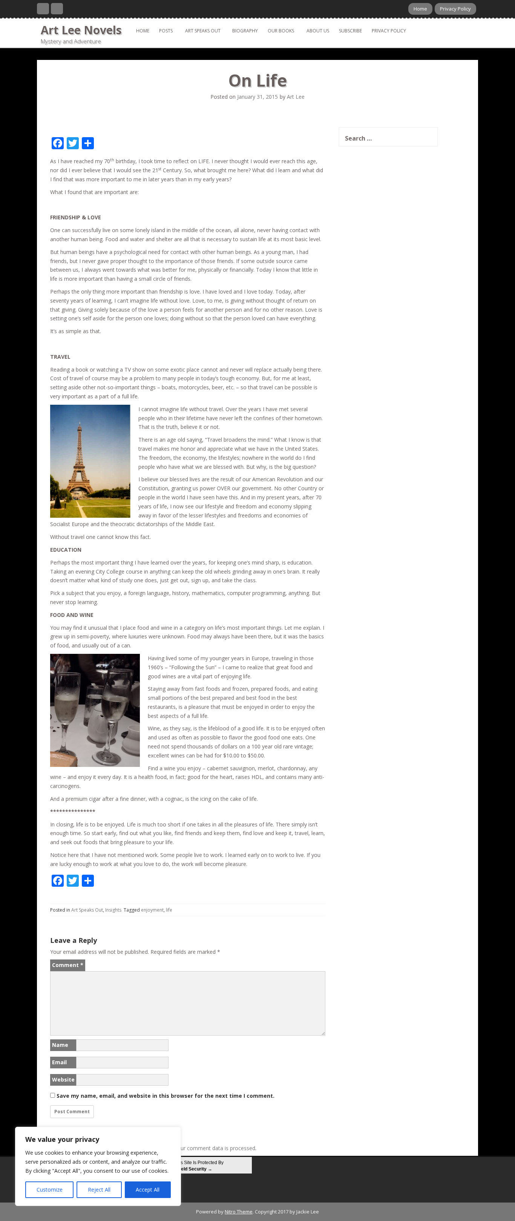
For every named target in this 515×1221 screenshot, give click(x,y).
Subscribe (350, 31)
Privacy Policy (455, 8)
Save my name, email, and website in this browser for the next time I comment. (165, 1095)
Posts (166, 31)
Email (59, 1062)
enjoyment (152, 910)
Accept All (147, 1189)
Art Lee (296, 96)
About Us (318, 31)
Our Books (281, 31)
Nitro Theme (239, 1211)
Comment (67, 965)
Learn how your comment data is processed (201, 1148)
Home (420, 8)
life (169, 910)
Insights (113, 910)
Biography (245, 31)
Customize (50, 1189)
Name (60, 1044)
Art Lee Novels (81, 30)
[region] (98, 1166)
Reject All (99, 1189)
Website (63, 1079)
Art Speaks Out (203, 31)
